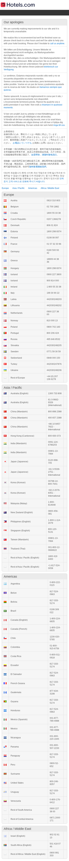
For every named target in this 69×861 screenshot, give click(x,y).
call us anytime (57, 43)
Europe (5, 188)
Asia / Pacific (18, 188)
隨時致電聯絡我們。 (38, 166)
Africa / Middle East (50, 188)
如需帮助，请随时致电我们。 (45, 155)
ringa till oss (59, 125)
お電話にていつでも (22, 143)
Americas (32, 188)
